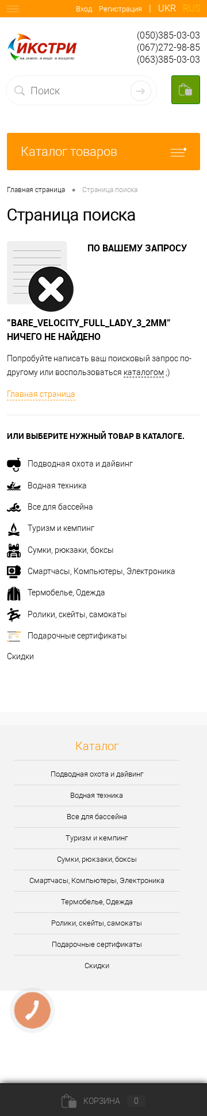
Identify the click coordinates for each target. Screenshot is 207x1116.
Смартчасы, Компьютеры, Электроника (101, 571)
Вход (84, 9)
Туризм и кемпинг (61, 528)
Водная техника (57, 485)
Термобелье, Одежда (66, 592)
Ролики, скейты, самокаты (77, 614)
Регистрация (120, 9)
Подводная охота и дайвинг (80, 463)
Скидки (20, 656)
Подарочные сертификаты (77, 635)
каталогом (144, 372)
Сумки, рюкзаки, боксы (71, 550)
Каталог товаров (69, 151)
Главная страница (41, 394)
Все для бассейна (60, 506)
